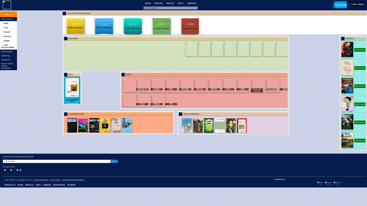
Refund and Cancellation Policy (73, 180)
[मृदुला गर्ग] (273, 85)
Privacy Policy (56, 180)
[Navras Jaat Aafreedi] (244, 85)
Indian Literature (191, 114)
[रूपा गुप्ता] (129, 100)
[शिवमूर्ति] (230, 85)
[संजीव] (158, 100)
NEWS (38, 185)
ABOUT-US (29, 185)
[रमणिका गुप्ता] (144, 100)
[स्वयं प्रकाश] (144, 85)
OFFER (20, 185)
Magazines (73, 38)
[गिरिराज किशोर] (172, 85)
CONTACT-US (9, 185)
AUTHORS (71, 185)
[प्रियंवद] (158, 85)
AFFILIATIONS (59, 185)
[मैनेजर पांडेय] (187, 85)
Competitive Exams (76, 114)
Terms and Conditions (41, 180)
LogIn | (354, 4)
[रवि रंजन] (215, 85)
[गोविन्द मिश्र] (201, 85)
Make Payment (360, 50)
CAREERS (47, 185)
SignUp (361, 4)
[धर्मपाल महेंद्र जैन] (129, 85)
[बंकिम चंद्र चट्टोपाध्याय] (258, 85)
